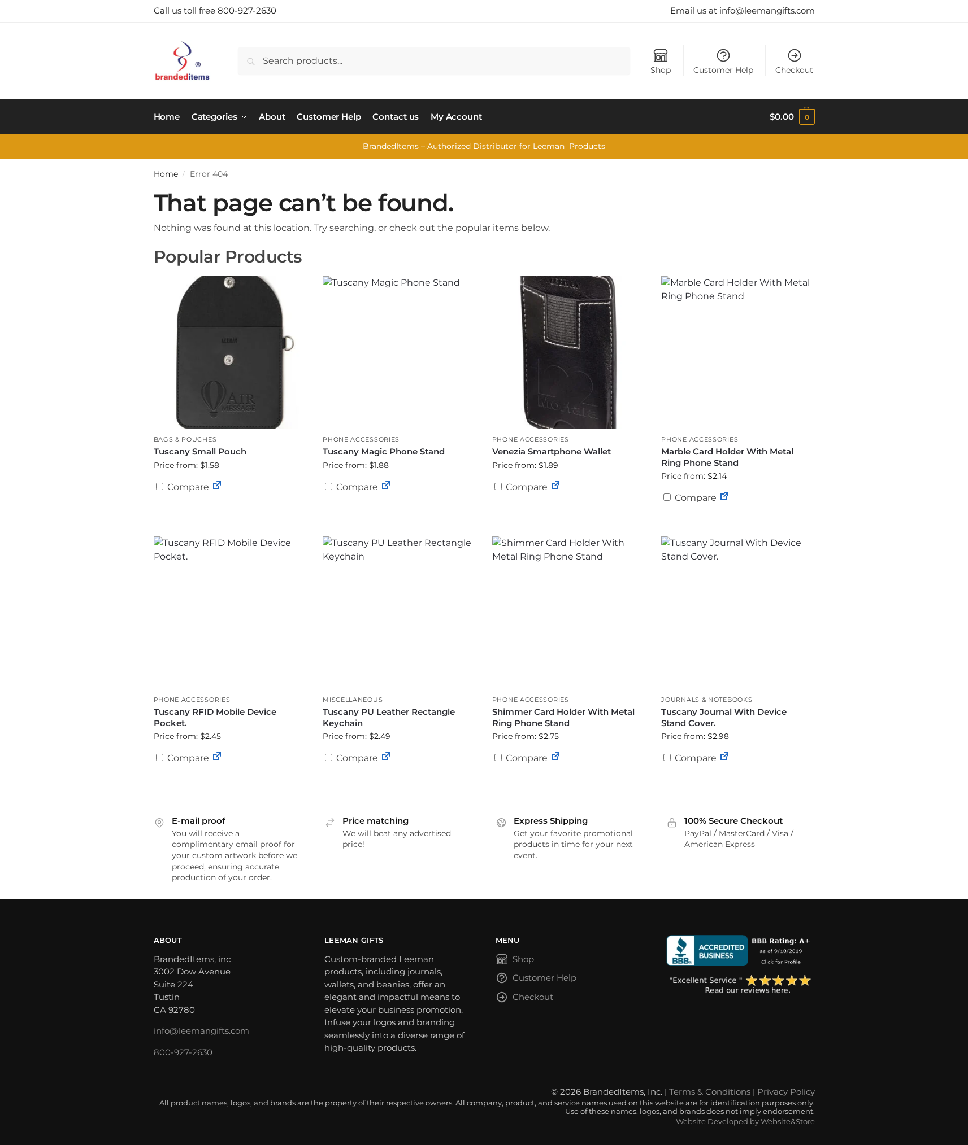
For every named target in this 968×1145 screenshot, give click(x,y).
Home (166, 173)
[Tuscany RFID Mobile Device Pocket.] (230, 612)
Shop (660, 70)
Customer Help (723, 70)
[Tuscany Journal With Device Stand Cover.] (737, 612)
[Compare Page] (217, 487)
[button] (792, 117)
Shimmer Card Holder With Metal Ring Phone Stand (563, 717)
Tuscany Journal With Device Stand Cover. (724, 717)
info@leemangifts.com (201, 1030)
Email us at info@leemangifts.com (742, 10)
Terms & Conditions (709, 1091)
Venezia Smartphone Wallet (551, 451)
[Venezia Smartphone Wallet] (568, 352)
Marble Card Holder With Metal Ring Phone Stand (727, 457)
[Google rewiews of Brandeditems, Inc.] (740, 985)
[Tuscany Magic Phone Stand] (399, 352)
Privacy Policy (786, 1091)
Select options (229, 514)
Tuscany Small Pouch (200, 451)
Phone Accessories (361, 439)
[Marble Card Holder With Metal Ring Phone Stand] (737, 352)
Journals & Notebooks (706, 699)
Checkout (794, 70)
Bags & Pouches (185, 439)
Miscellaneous (353, 699)
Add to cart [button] (568, 509)
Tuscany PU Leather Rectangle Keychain (389, 717)
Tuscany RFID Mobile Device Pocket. (215, 717)
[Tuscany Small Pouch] (230, 352)
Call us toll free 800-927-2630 (215, 10)
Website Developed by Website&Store (745, 1121)
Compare (187, 487)
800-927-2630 (183, 1052)
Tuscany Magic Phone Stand (384, 451)
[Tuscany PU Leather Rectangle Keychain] (399, 612)
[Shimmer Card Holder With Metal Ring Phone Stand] (568, 612)
